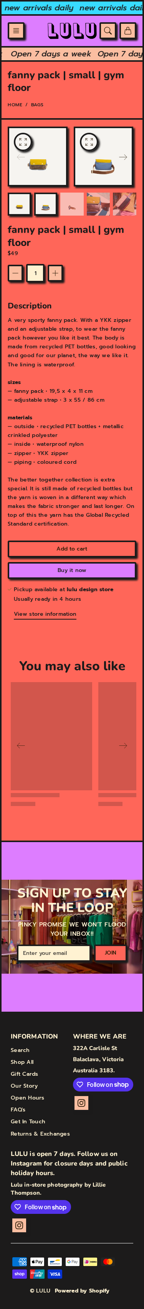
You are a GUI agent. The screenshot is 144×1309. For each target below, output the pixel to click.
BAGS (37, 104)
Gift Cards (24, 1074)
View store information (45, 614)
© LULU (40, 1291)
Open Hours (28, 1098)
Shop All (22, 1062)
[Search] (107, 30)
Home (15, 104)
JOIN (110, 953)
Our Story (24, 1086)
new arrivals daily (34, 7)
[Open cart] (127, 30)
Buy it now (72, 570)
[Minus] (15, 273)
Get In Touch (28, 1122)
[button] (16, 30)
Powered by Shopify (82, 1291)
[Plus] (55, 273)
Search (20, 1050)
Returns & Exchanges (40, 1134)
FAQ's (18, 1110)
